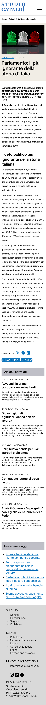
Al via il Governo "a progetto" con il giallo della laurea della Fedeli (22, 512)
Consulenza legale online (21, 648)
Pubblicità (16, 637)
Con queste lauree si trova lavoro (20, 480)
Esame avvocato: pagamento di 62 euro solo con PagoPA (24, 595)
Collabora (16, 624)
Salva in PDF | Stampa (17, 359)
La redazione (18, 618)
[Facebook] (23, 353)
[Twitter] (18, 353)
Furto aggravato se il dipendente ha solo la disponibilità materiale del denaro (22, 567)
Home (4, 19)
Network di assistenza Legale (23, 642)
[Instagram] (12, 675)
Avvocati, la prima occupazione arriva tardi (19, 385)
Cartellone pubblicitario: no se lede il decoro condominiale (25, 578)
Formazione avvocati (22, 653)
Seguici (14, 621)
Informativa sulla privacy (24, 665)
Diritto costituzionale (27, 19)
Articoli (12, 19)
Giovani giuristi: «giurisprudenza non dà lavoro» (18, 417)
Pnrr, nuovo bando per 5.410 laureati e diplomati (22, 451)
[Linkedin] (28, 353)
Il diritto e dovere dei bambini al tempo (24, 587)
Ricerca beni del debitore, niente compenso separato (23, 555)
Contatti (14, 614)
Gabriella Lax (8, 57)
